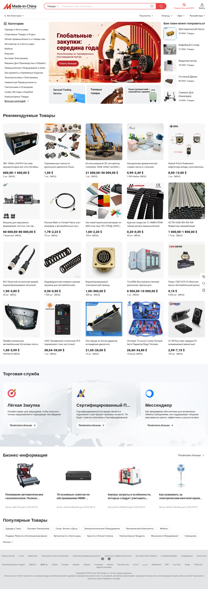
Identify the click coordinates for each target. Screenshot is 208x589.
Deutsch (87, 564)
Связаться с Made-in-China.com (118, 556)
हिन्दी (167, 564)
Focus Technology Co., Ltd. (102, 573)
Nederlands (156, 564)
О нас (21, 556)
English (22, 564)
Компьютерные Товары (17, 96)
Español (76, 564)
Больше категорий (15, 101)
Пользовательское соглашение (55, 556)
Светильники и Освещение (19, 86)
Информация (187, 556)
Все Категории (14, 15)
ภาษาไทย (176, 564)
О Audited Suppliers (169, 556)
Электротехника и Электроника (21, 77)
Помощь (166, 15)
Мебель (9, 48)
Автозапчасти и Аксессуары (19, 43)
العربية (145, 564)
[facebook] (102, 558)
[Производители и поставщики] (19, 6)
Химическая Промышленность (21, 82)
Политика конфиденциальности (86, 556)
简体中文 (32, 564)
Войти (202, 8)
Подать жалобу (8, 556)
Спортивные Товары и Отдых (20, 34)
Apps (179, 15)
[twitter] (109, 558)
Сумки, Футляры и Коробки (19, 91)
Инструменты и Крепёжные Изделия (24, 72)
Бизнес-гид (201, 556)
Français (65, 564)
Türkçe (187, 564)
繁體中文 (44, 564)
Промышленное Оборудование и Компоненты (26, 67)
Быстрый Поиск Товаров (146, 556)
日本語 (54, 564)
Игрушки (9, 53)
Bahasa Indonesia (104, 567)
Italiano (110, 564)
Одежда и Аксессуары (16, 29)
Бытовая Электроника (16, 58)
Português (98, 564)
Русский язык (123, 564)
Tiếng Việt (198, 564)
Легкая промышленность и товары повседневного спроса (26, 39)
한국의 (135, 564)
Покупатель (145, 15)
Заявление (32, 556)
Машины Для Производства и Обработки (26, 63)
